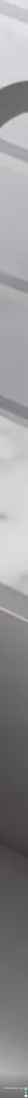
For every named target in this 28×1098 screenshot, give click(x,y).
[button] (26, 1089)
